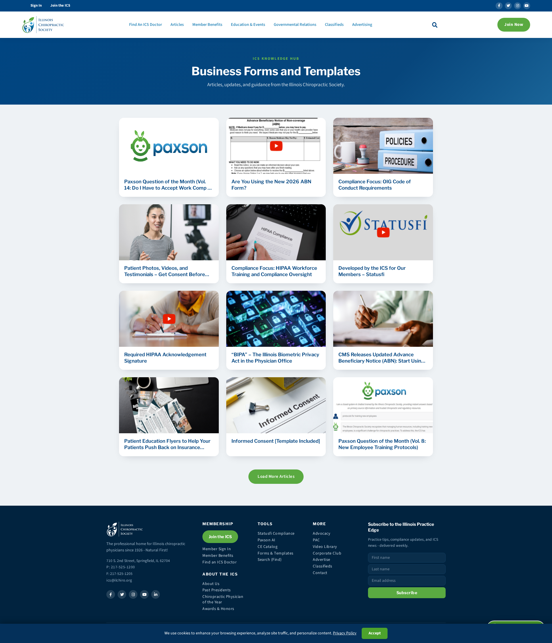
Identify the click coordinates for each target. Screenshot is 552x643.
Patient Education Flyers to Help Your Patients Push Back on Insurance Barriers (167, 444)
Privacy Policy (344, 633)
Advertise (321, 560)
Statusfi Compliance (276, 533)
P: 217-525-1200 (120, 567)
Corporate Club (327, 553)
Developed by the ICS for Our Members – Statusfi (372, 271)
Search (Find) (270, 560)
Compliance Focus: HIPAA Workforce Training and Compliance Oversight (274, 271)
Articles (177, 25)
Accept (375, 633)
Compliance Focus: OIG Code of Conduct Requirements (374, 185)
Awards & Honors (218, 609)
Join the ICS (60, 5)
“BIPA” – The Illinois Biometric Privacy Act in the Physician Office (275, 358)
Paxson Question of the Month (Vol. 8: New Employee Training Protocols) (382, 444)
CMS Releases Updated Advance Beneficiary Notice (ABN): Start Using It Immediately (381, 358)
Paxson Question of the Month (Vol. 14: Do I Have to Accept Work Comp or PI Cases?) (168, 185)
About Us (210, 584)
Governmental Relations (295, 25)
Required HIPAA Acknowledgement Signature (165, 358)
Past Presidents (216, 590)
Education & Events (248, 25)
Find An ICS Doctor (145, 25)
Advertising (362, 25)
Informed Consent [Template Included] (275, 441)
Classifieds (334, 25)
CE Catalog (267, 547)
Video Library (325, 547)
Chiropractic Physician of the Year (222, 599)
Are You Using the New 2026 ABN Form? (271, 185)
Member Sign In (216, 549)
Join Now (513, 25)
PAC (316, 540)
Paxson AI (266, 540)
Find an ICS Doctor (219, 562)
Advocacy (321, 533)
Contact (320, 573)
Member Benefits (207, 25)
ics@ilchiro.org (119, 580)
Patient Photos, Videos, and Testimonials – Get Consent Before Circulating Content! (164, 271)
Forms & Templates (276, 553)
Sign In (36, 5)
